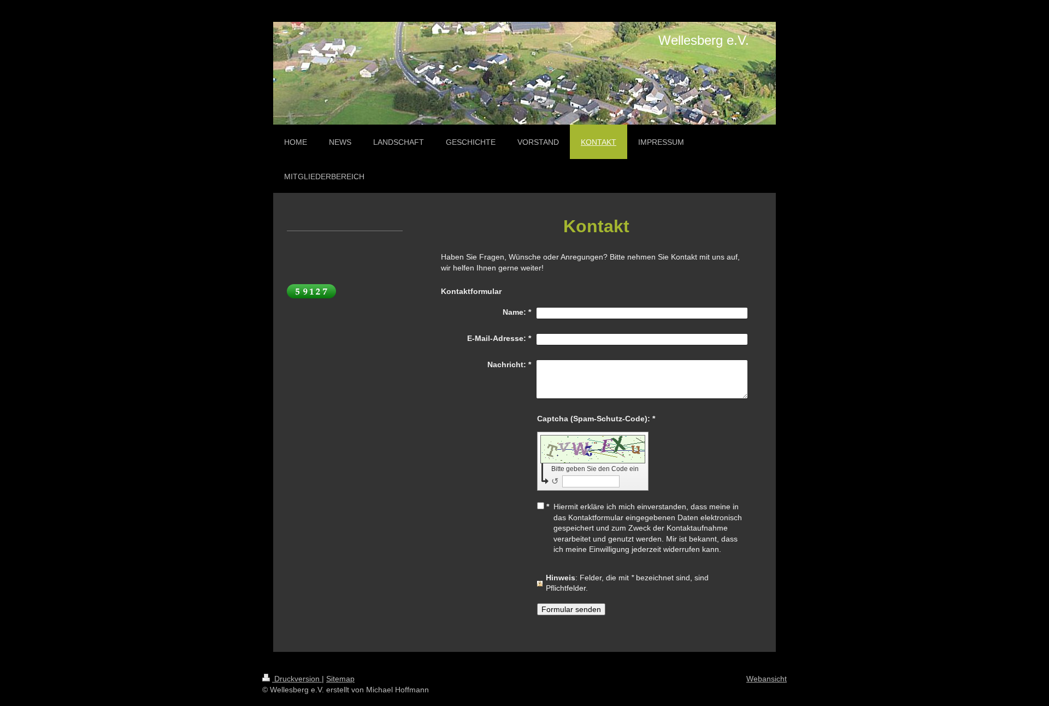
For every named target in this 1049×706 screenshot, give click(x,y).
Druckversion (297, 678)
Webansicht (766, 678)
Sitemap (340, 678)
